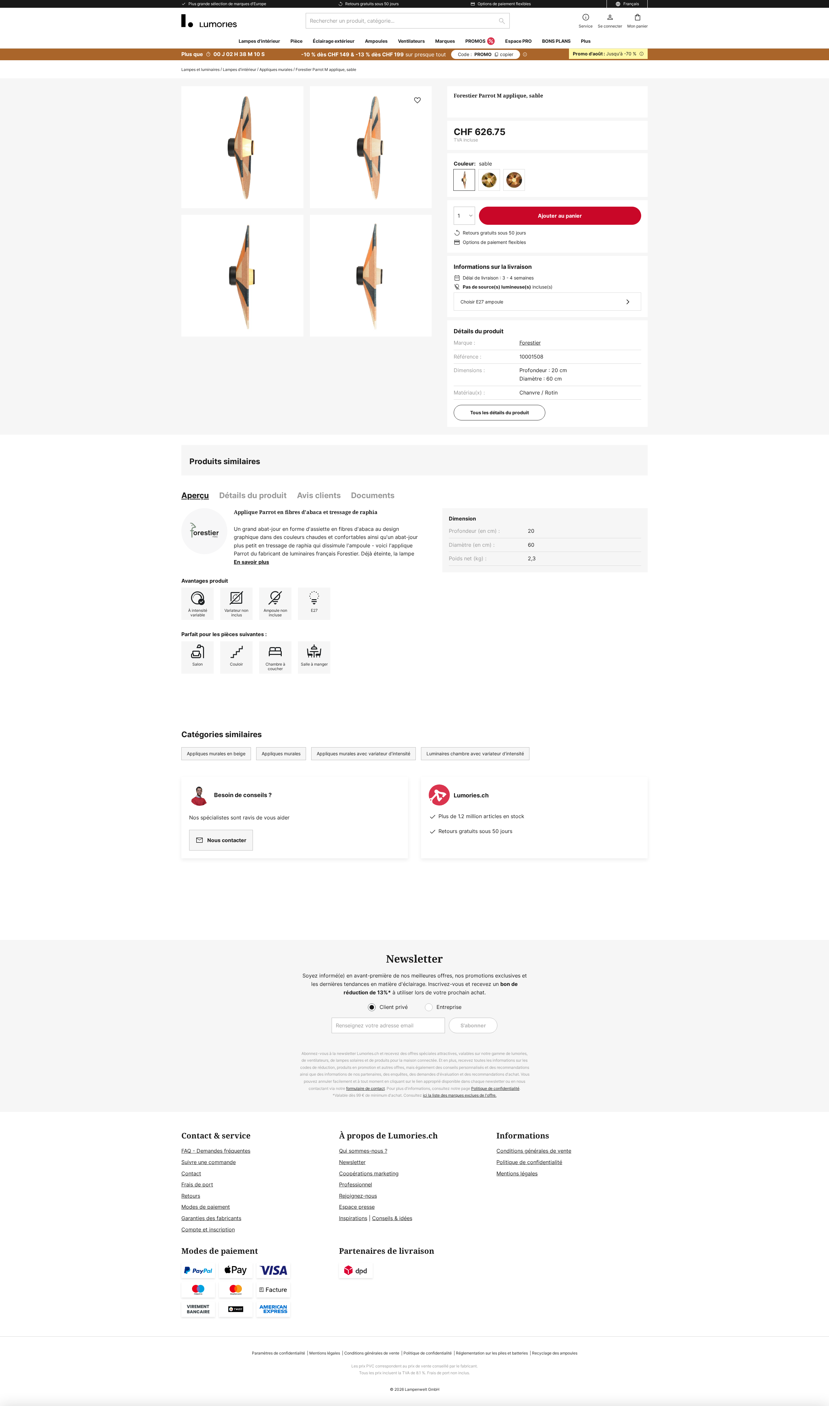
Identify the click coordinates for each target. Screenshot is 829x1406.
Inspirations (353, 1218)
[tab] (195, 495)
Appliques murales (275, 69)
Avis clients (319, 495)
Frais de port (197, 1184)
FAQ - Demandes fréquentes (215, 1150)
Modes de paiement (205, 1206)
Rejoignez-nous (358, 1195)
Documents (372, 495)
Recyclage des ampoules (554, 1353)
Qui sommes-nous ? (363, 1150)
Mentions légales (517, 1173)
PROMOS (475, 41)
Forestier (530, 342)
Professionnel (355, 1184)
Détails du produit (253, 495)
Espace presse (357, 1206)
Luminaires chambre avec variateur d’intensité (475, 753)
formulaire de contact (365, 1088)
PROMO (485, 54)
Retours (190, 1195)
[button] (242, 276)
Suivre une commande (208, 1162)
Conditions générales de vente (533, 1150)
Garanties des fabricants (211, 1218)
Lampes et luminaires (200, 69)
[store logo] (209, 20)
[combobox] (407, 20)
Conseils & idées (392, 1218)
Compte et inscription (208, 1229)
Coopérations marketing (369, 1173)
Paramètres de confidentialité (278, 1353)
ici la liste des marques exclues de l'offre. (459, 1095)
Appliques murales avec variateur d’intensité (363, 753)
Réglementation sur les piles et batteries (492, 1353)
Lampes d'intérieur (239, 69)
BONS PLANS (556, 41)
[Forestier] (204, 531)
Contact (191, 1173)
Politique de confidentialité (495, 1088)
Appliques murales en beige (216, 753)
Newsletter (352, 1162)
